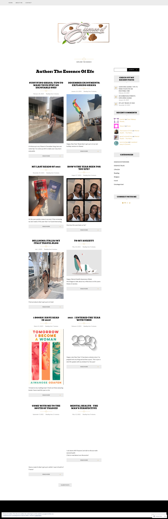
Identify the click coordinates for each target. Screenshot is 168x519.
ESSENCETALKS (119, 165)
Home (11, 2)
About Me (19, 2)
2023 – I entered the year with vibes (84, 319)
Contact (28, 2)
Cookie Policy (38, 515)
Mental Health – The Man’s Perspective (84, 407)
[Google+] (127, 203)
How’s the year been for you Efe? (84, 168)
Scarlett (122, 119)
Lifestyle (117, 169)
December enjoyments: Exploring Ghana (84, 84)
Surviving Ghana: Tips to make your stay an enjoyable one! (46, 85)
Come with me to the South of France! (46, 407)
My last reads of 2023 (46, 166)
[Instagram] (125, 203)
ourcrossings (124, 142)
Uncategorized (118, 184)
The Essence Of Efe (126, 130)
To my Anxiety (84, 240)
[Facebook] (123, 203)
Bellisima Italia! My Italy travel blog (46, 242)
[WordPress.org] (129, 203)
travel (116, 180)
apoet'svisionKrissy (126, 136)
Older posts (65, 485)
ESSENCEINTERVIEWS (121, 162)
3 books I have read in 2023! (46, 319)
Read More (46, 156)
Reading (116, 173)
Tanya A (122, 126)
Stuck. (129, 126)
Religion (116, 177)
